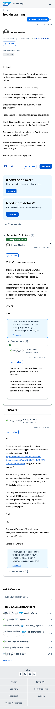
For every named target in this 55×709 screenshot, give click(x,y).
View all (6, 660)
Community (18, 4)
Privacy (14, 682)
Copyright (14, 689)
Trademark (13, 696)
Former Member (18, 32)
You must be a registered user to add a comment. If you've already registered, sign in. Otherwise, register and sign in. (26, 326)
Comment (46, 166)
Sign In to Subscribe (38, 19)
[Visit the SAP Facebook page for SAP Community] (21, 674)
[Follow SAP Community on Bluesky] (25, 674)
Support (41, 696)
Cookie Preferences (13, 703)
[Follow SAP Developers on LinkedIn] (34, 674)
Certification (8, 54)
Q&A (6, 10)
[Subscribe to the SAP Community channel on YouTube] (30, 674)
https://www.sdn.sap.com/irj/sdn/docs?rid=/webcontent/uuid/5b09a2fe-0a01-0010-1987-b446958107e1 (26, 460)
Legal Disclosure (41, 689)
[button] (5, 43)
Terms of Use (41, 682)
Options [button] (50, 20)
